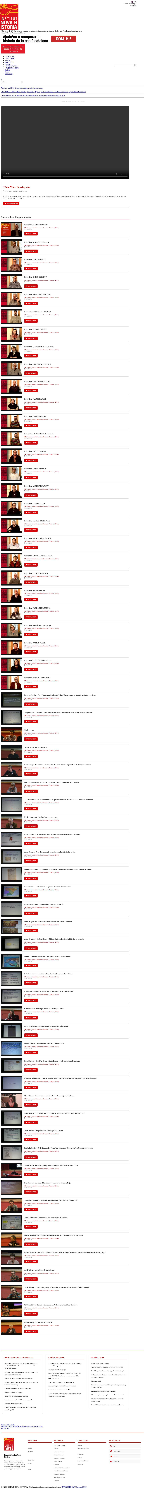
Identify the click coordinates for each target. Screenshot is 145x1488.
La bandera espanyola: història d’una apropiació (18, 1400)
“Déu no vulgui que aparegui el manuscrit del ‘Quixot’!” (107, 1395)
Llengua (56, 1480)
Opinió (30, 1463)
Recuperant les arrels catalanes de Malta (16, 1396)
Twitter (116, 1456)
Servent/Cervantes (59, 1452)
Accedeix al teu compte (35, 88)
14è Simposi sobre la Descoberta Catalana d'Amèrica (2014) (41, 228)
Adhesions (81, 1454)
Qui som (80, 1445)
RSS (115, 1446)
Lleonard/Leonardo (59, 1458)
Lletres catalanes (59, 1455)
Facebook (117, 1451)
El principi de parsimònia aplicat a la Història (18, 1388)
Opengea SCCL (81, 1487)
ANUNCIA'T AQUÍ (8, 1425)
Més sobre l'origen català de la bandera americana (19, 1378)
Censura (56, 1464)
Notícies (30, 1451)
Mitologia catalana (59, 1477)
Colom (56, 1448)
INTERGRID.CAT (68, 1487)
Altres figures (58, 1461)
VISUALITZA (31, 234)
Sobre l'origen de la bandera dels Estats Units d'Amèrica (107, 1367)
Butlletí (80, 1457)
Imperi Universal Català (61, 1471)
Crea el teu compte (130, 4)
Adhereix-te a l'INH (7, 88)
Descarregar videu (12, 203)
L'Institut (4, 96)
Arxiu (29, 1469)
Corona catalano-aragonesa (62, 1468)
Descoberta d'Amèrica (60, 1445)
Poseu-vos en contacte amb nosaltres (19, 96)
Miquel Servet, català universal (100, 1363)
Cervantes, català (96, 1381)
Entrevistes (31, 1460)
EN (134, 2)
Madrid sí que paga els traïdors (13, 1403)
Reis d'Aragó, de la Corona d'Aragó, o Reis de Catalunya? (107, 1371)
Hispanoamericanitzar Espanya (14, 1392)
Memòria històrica (59, 1474)
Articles (30, 1448)
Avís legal (61, 96)
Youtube (116, 1461)
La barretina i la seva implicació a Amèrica (103, 1391)
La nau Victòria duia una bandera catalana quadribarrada (107, 1405)
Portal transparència (83, 1448)
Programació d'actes (51, 96)
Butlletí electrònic (38, 96)
